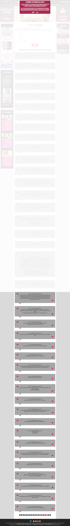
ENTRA (33, 12)
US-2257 (16, 525)
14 (43, 515)
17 (48, 515)
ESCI (37, 12)
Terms (10, 525)
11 (38, 515)
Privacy (13, 525)
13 (41, 515)
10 (36, 515)
